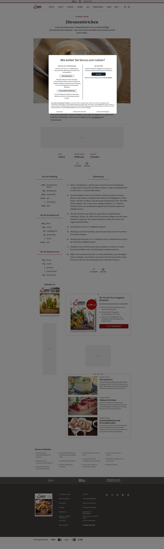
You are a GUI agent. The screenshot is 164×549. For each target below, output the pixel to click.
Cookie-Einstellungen (102, 112)
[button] (99, 74)
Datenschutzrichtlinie (79, 112)
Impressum (59, 112)
